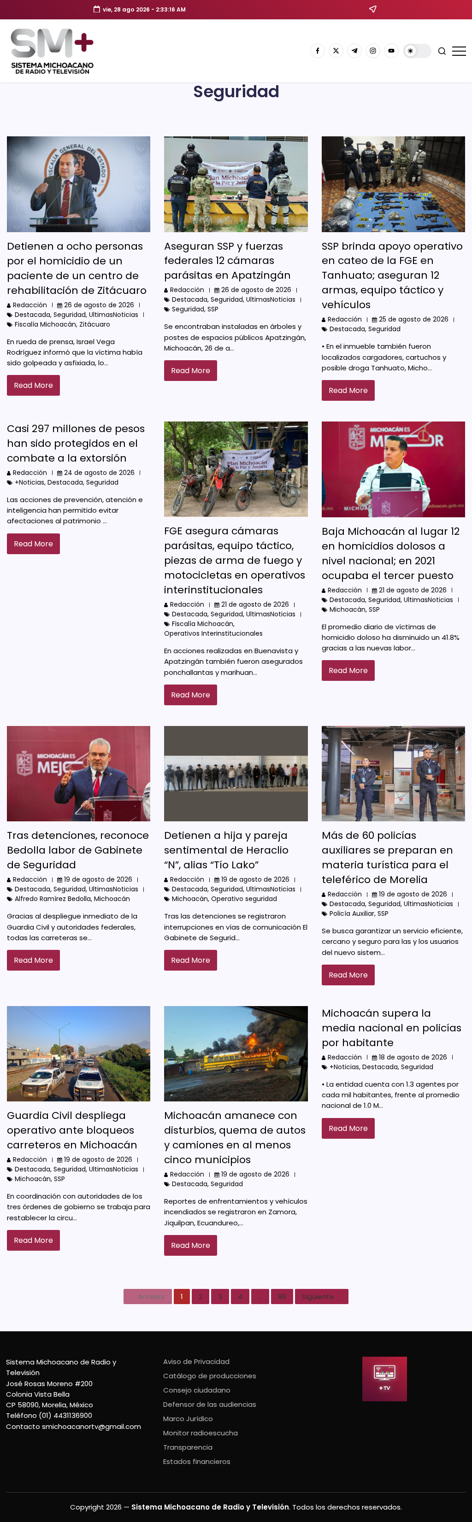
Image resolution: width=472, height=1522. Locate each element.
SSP (212, 309)
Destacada (32, 314)
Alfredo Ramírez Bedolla (53, 898)
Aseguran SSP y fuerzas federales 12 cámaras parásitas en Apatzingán (227, 261)
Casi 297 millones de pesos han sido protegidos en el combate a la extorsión (76, 443)
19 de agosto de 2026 (98, 879)
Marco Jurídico (188, 1418)
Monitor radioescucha (200, 1433)
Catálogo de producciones (209, 1376)
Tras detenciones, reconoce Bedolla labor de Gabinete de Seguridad (78, 850)
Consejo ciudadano (196, 1390)
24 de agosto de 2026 (99, 472)
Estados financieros (196, 1461)
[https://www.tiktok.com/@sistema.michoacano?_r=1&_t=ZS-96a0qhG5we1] (354, 50)
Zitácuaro (94, 324)
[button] (417, 51)
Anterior (151, 1296)
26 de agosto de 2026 (99, 305)
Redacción (30, 305)
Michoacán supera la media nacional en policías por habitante (391, 1028)
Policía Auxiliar (352, 913)
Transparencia (187, 1447)
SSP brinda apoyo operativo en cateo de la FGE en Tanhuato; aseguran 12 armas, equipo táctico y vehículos (392, 275)
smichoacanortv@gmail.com (91, 1426)
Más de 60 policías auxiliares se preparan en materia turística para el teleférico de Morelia (387, 857)
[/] (336, 50)
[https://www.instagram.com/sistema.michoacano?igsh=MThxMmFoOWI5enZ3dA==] (373, 50)
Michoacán (348, 609)
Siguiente (318, 1296)
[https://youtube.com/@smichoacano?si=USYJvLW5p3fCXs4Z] (391, 50)
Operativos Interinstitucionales (213, 633)
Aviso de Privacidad (196, 1361)
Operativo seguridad (244, 898)
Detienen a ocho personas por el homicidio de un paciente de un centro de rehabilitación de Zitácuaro (77, 268)
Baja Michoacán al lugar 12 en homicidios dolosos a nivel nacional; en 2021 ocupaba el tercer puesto (391, 553)
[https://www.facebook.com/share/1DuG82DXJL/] (317, 50)
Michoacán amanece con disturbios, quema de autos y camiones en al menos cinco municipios (235, 1137)
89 (282, 1296)
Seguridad (69, 314)
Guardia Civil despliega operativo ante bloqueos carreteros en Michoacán (72, 1130)
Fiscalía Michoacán (45, 324)
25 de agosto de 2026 (413, 319)
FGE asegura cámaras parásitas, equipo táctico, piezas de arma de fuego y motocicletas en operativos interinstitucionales (234, 560)
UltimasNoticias (113, 314)
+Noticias (29, 482)
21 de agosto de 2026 (255, 604)
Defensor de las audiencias (209, 1404)
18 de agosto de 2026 (413, 1057)
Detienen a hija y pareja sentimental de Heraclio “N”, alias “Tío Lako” (226, 850)
